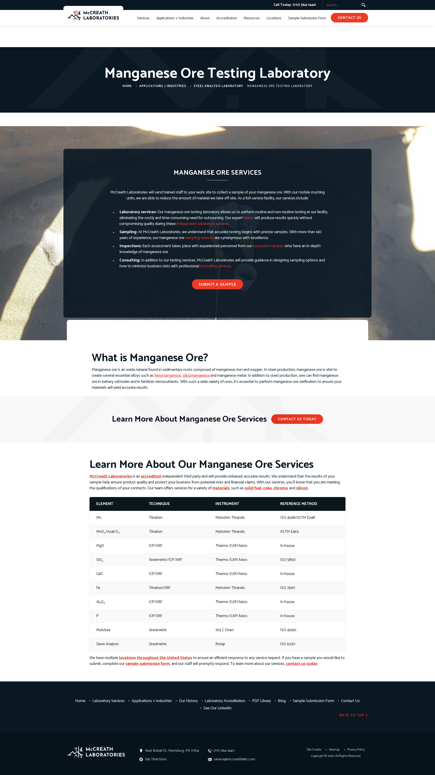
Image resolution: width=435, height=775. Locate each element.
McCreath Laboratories (110, 476)
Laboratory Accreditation (225, 701)
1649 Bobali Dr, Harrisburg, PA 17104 (172, 751)
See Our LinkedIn (217, 708)
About (205, 18)
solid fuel (252, 488)
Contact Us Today (297, 419)
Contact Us (350, 701)
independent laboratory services (202, 223)
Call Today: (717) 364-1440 (294, 5)
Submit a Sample (217, 284)
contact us (350, 18)
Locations (273, 18)
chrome (280, 488)
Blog (282, 701)
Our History (188, 701)
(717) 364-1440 (223, 751)
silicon (302, 488)
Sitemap (334, 749)
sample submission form (148, 663)
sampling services (199, 237)
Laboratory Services (108, 701)
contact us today (301, 663)
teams (249, 218)
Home (127, 86)
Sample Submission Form (307, 18)
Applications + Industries (174, 18)
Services (143, 18)
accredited (151, 476)
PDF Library (261, 701)
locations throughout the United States (155, 657)
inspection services (268, 246)
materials (221, 488)
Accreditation (226, 18)
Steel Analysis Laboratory (218, 86)
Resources (252, 18)
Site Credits (314, 749)
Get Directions (155, 759)
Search (363, 5)
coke (267, 488)
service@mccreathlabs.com (234, 759)
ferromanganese (168, 375)
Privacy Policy (356, 749)
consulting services (215, 266)
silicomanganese (196, 375)
